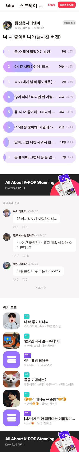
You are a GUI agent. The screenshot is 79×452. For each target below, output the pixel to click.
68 (27, 256)
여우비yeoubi (32, 345)
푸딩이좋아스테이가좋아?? (40, 384)
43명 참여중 (54, 326)
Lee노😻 (29, 423)
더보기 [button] (39, 287)
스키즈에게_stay (34, 326)
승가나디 (29, 365)
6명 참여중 (49, 345)
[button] (51, 6)
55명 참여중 (44, 423)
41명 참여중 (66, 384)
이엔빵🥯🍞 (31, 403)
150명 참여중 (49, 403)
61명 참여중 (44, 365)
